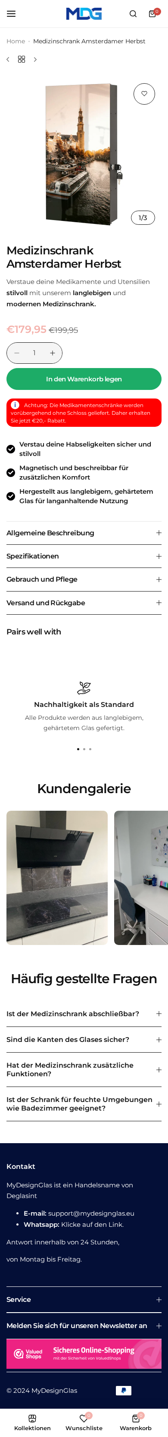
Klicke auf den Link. (92, 1224)
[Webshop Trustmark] (84, 1355)
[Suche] (133, 13)
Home (15, 41)
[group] (84, 154)
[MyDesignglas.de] (84, 14)
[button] (90, 749)
